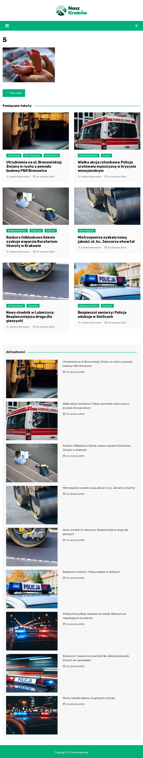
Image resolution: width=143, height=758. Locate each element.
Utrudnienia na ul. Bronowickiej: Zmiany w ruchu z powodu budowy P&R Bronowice (34, 166)
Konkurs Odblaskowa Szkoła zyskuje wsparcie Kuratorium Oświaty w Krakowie (32, 241)
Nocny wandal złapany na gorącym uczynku (89, 698)
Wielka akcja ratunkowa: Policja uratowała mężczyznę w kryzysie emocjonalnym (107, 166)
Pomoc (106, 155)
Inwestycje (14, 155)
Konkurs (50, 230)
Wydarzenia (51, 155)
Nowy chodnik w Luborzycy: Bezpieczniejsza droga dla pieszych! (30, 316)
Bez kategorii (87, 230)
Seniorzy (107, 305)
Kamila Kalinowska (20, 176)
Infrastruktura (15, 305)
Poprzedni (16, 93)
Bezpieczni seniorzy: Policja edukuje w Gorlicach (102, 314)
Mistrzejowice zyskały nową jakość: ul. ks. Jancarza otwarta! (106, 239)
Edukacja (36, 230)
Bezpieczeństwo (89, 155)
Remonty (33, 305)
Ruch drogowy (32, 155)
